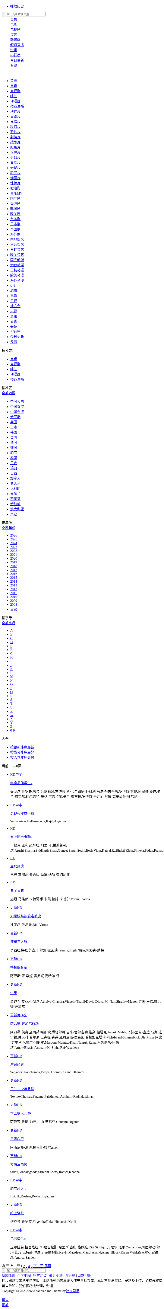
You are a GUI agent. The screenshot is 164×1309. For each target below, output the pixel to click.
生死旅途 (17, 866)
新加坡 (15, 504)
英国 (13, 437)
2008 (13, 604)
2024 (13, 543)
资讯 (13, 50)
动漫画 (15, 40)
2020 (13, 558)
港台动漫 (17, 265)
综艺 (13, 34)
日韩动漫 (17, 270)
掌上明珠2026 (20, 1113)
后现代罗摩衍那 (22, 814)
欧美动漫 (17, 275)
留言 (5, 1300)
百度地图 (24, 1275)
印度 (13, 453)
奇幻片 (15, 157)
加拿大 (15, 478)
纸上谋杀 (17, 1213)
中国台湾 (17, 412)
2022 (13, 551)
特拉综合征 (18, 967)
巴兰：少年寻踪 (22, 1089)
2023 (13, 547)
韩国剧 (15, 209)
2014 (13, 581)
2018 (13, 566)
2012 (13, 589)
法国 (13, 442)
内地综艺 (17, 239)
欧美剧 (15, 214)
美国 (13, 422)
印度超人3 (18, 1189)
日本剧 (15, 224)
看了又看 (17, 890)
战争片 (15, 142)
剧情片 (15, 137)
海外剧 (15, 234)
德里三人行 (18, 942)
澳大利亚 (17, 509)
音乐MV (16, 193)
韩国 (13, 432)
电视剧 (15, 29)
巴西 (13, 473)
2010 (13, 597)
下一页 (38, 1266)
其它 (13, 514)
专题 (13, 65)
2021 (13, 554)
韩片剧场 (72, 1291)
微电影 (15, 188)
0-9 (12, 730)
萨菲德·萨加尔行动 (24, 1023)
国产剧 (15, 198)
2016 (13, 574)
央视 (13, 311)
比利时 (15, 488)
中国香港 (17, 407)
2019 (13, 562)
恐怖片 (15, 132)
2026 (13, 535)
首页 (13, 19)
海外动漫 (17, 280)
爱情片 (15, 122)
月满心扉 (17, 1139)
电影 (13, 24)
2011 (13, 593)
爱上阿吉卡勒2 (21, 837)
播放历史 (17, 6)
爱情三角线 (18, 1164)
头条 (13, 326)
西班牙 (15, 499)
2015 (13, 577)
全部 (8, 393)
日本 (13, 427)
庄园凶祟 (17, 1064)
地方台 (15, 306)
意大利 (15, 483)
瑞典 (13, 468)
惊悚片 (15, 183)
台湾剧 (15, 219)
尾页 (47, 1266)
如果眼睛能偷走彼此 (25, 916)
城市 (13, 290)
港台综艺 (17, 244)
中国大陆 (17, 401)
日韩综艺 (17, 250)
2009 (13, 600)
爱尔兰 (15, 494)
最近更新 (56, 1275)
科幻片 (15, 127)
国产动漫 (17, 260)
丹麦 (13, 463)
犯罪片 (15, 173)
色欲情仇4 (18, 1239)
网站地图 (84, 1275)
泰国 (13, 458)
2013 (13, 585)
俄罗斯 (15, 417)
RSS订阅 (8, 1275)
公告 (13, 321)
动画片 (15, 178)
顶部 (5, 1305)
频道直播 (17, 45)
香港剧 (15, 203)
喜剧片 (15, 116)
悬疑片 (15, 168)
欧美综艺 (17, 255)
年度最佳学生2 (21, 783)
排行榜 (15, 55)
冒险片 (15, 162)
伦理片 (15, 152)
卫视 (13, 301)
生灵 (13, 993)
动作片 (15, 111)
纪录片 (15, 147)
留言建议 (40, 1275)
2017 (13, 570)
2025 (13, 539)
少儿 (13, 285)
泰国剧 (15, 229)
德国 (13, 447)
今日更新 (17, 60)
